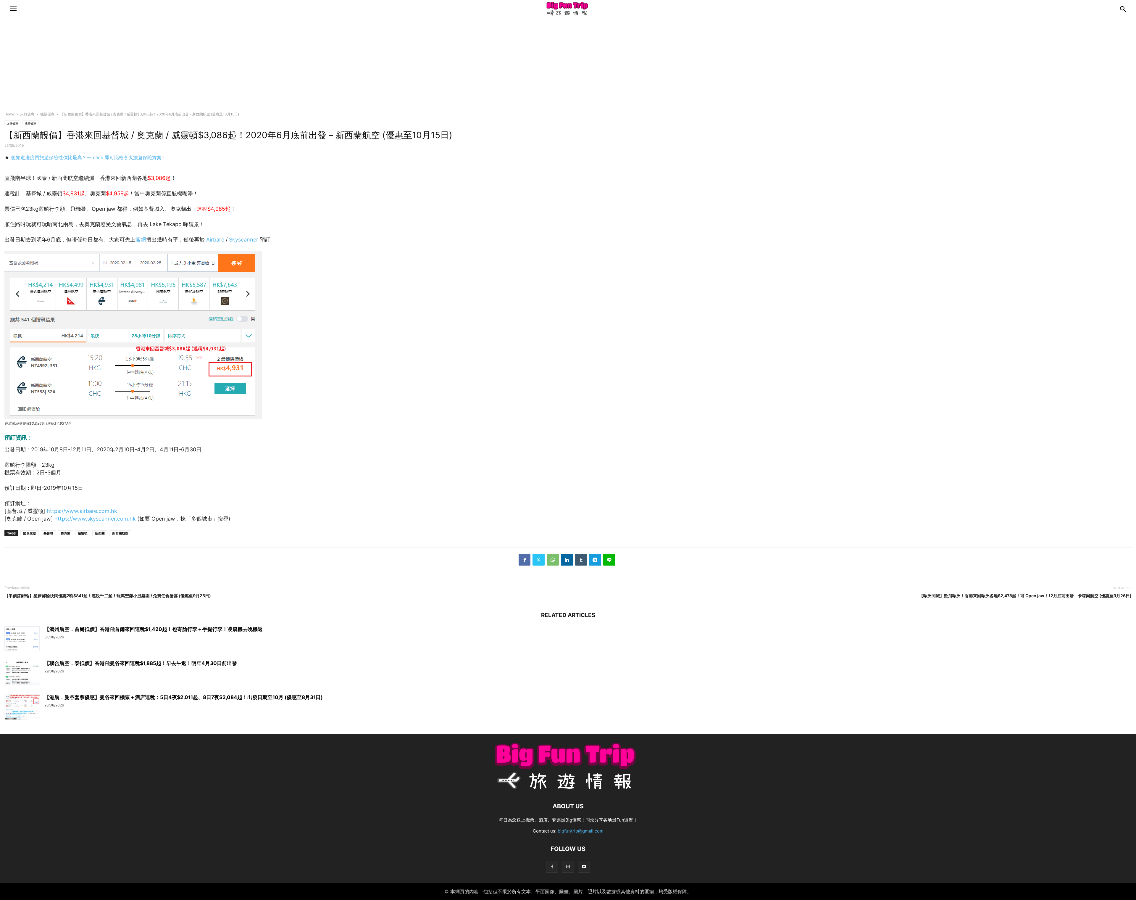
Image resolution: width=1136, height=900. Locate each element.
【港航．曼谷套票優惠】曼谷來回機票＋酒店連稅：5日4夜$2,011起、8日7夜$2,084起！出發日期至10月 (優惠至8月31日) (183, 697)
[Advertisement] (568, 66)
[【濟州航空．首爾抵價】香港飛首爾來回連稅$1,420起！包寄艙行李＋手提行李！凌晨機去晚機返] (22, 639)
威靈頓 (83, 533)
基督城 (48, 533)
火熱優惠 (27, 114)
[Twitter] (538, 560)
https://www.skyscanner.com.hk (95, 519)
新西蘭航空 (120, 533)
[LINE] (609, 560)
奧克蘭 (65, 533)
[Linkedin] (567, 560)
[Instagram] (568, 867)
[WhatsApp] (553, 560)
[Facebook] (524, 560)
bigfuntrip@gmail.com (581, 831)
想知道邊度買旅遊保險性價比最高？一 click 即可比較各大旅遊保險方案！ (88, 157)
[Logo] (568, 788)
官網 (140, 239)
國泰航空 (29, 533)
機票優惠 (47, 114)
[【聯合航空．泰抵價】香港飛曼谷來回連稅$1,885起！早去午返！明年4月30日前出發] (22, 673)
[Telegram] (595, 560)
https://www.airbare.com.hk (82, 511)
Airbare (215, 239)
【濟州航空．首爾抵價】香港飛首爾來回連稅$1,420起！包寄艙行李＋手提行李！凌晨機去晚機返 (153, 629)
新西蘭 (100, 533)
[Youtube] (584, 867)
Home (9, 114)
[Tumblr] (581, 560)
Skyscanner (244, 239)
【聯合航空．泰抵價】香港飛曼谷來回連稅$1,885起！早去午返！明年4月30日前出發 (140, 663)
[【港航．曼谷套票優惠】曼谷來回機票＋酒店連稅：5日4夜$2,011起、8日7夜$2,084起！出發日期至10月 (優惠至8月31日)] (22, 707)
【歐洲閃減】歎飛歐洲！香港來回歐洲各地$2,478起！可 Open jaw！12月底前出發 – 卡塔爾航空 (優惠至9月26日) (1025, 595)
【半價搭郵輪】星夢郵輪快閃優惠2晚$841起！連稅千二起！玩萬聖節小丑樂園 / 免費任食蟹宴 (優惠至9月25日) (107, 595)
